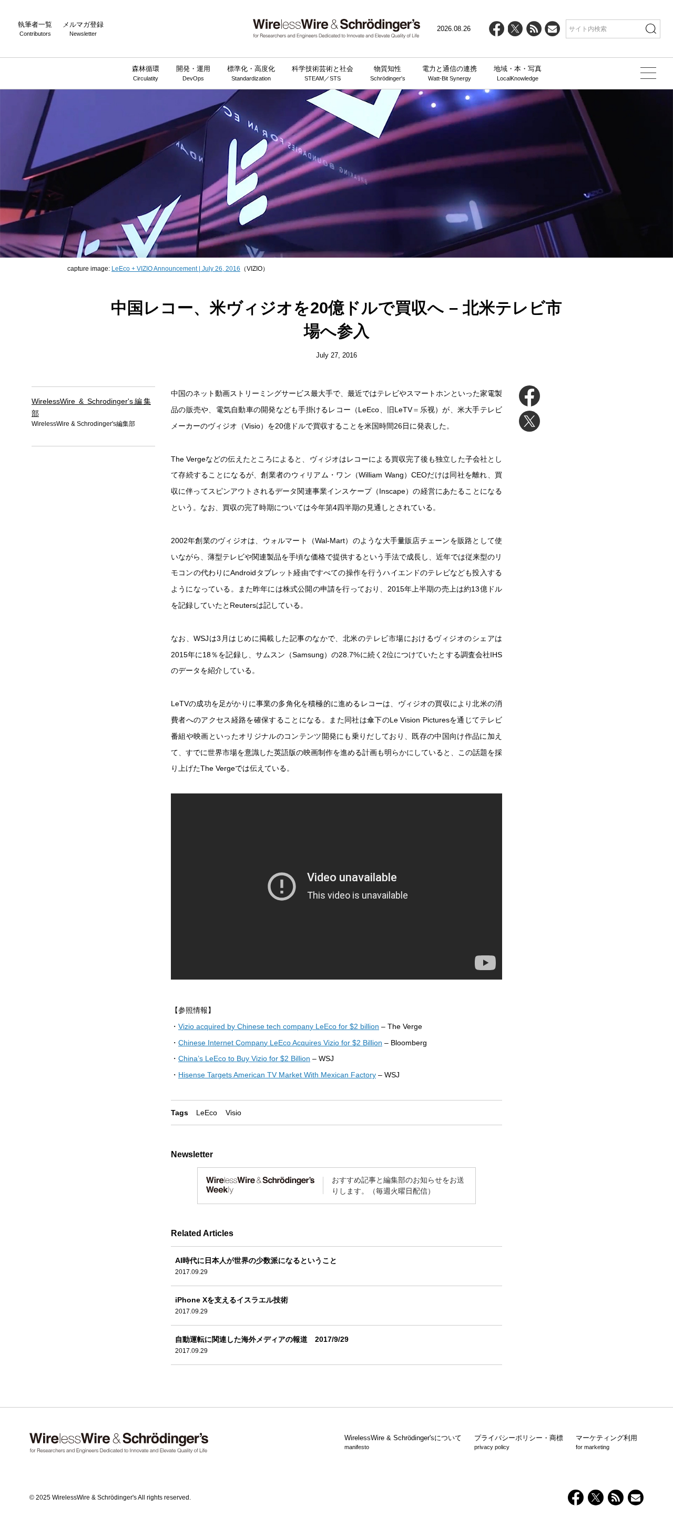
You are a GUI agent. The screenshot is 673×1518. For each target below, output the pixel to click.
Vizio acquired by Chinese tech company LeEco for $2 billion (278, 1026)
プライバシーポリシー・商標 (518, 1442)
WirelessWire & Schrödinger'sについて (403, 1442)
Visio (233, 1112)
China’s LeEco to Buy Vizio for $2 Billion (244, 1058)
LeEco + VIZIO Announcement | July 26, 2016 (175, 268)
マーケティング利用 (606, 1442)
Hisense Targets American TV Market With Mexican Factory (277, 1075)
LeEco (206, 1112)
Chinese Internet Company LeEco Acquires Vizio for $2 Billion (280, 1042)
